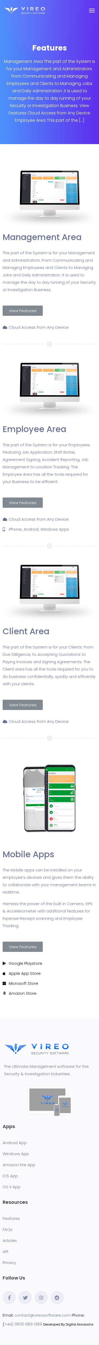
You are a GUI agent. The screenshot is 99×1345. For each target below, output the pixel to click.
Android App (15, 1142)
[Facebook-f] (9, 1297)
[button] (23, 311)
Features (11, 1218)
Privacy (9, 1262)
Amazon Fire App (19, 1165)
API (5, 1251)
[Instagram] (41, 1297)
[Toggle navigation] (92, 13)
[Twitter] (25, 1297)
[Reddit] (57, 1297)
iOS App (10, 1176)
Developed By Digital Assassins (68, 1324)
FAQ (6, 1229)
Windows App (16, 1153)
